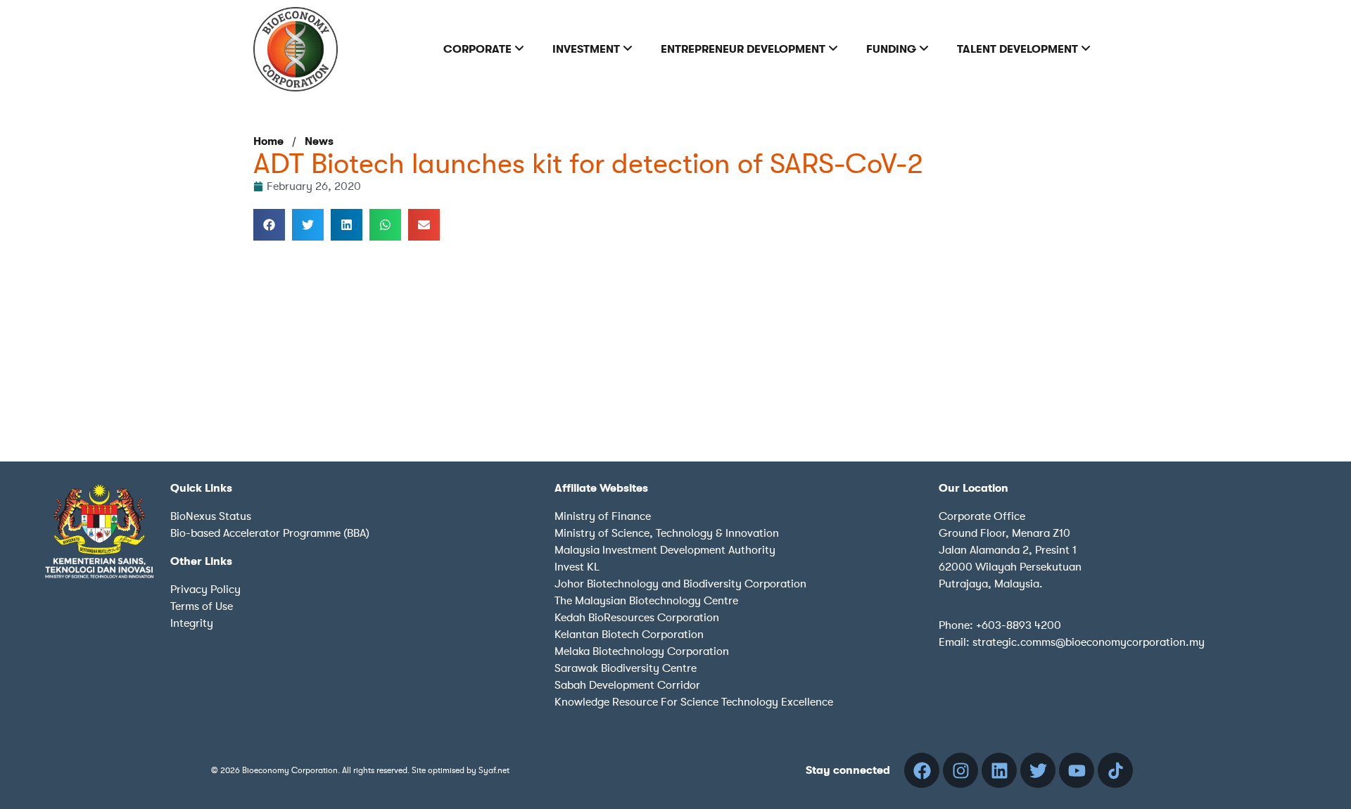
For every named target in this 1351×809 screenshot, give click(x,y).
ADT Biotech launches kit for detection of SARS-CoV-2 (588, 164)
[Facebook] (921, 770)
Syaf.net (493, 770)
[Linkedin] (999, 770)
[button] (269, 225)
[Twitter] (1037, 770)
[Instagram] (960, 770)
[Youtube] (1076, 770)
